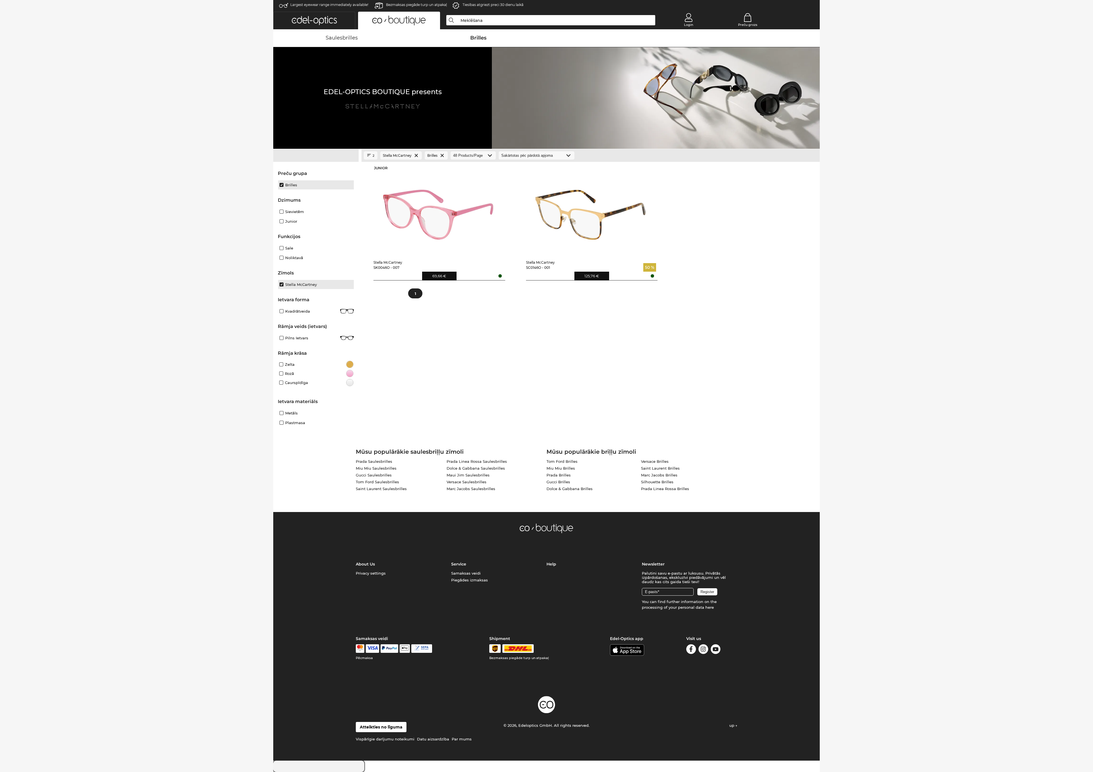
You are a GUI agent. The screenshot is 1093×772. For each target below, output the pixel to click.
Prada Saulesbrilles (374, 461)
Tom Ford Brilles (562, 461)
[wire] (421, 648)
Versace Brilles (655, 461)
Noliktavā (294, 257)
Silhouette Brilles (657, 482)
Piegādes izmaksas (469, 580)
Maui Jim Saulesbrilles (468, 475)
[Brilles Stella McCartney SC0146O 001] (591, 210)
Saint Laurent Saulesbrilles (381, 488)
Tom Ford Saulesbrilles (377, 482)
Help (551, 564)
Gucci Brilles (558, 482)
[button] (314, 20)
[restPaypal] (389, 648)
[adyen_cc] (360, 648)
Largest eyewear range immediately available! (329, 5)
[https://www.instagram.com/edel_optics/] (703, 650)
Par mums (462, 739)
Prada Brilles (558, 475)
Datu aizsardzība (433, 739)
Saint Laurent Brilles (660, 468)
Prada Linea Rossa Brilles (665, 488)
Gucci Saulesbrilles (374, 475)
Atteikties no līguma (381, 727)
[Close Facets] (316, 155)
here (709, 607)
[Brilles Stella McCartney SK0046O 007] (438, 210)
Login (688, 25)
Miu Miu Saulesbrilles (376, 468)
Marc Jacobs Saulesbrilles (471, 488)
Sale (289, 248)
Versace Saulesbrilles (466, 482)
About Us (365, 564)
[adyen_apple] (405, 648)
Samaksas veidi (466, 573)
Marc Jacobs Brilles (659, 475)
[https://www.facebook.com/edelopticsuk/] (691, 650)
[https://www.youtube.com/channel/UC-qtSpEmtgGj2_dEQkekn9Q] (715, 650)
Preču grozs (747, 25)
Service (458, 564)
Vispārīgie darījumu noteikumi (385, 739)
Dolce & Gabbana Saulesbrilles (476, 468)
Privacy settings (371, 573)
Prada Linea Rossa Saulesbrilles (477, 461)
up (732, 725)
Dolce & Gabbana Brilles (569, 488)
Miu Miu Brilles (560, 468)
